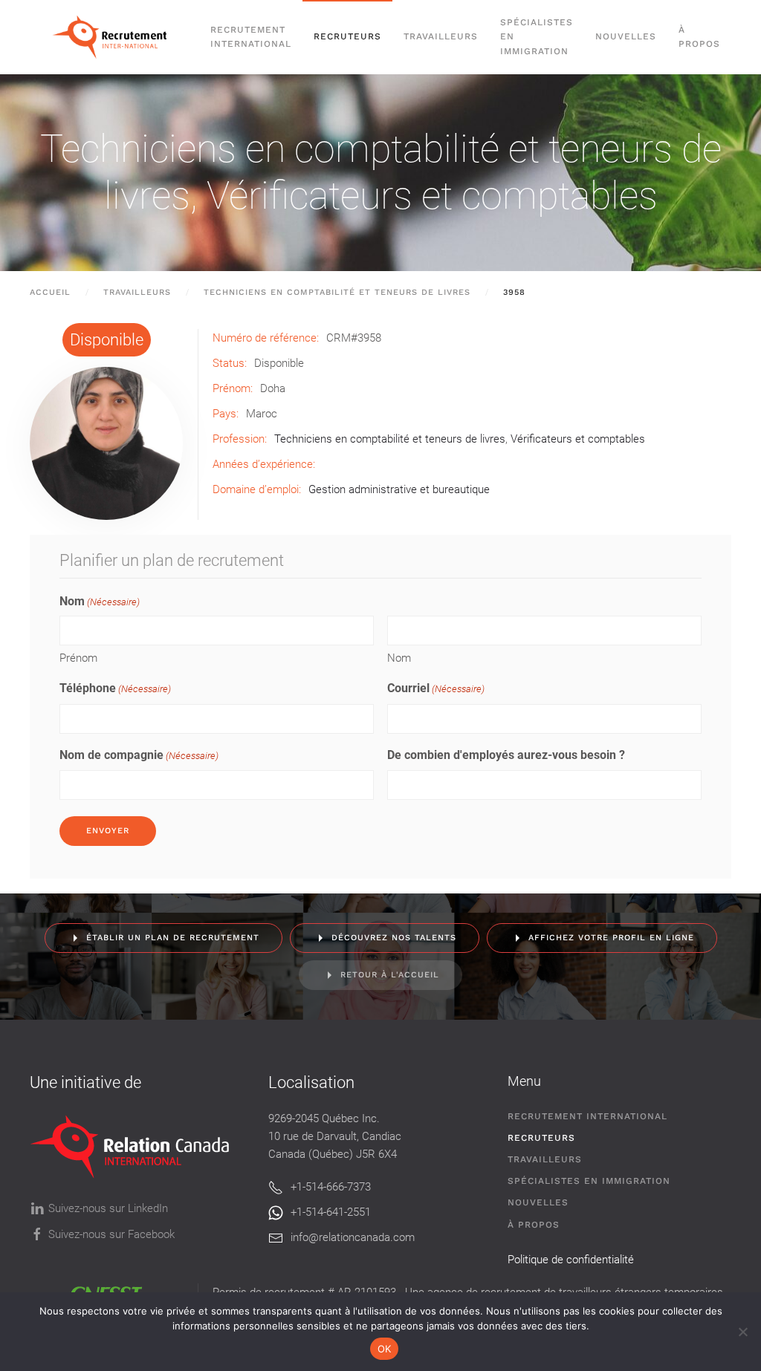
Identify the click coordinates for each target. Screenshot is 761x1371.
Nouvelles (625, 36)
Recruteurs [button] (347, 36)
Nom (399, 658)
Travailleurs (441, 36)
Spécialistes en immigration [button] (536, 36)
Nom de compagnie (138, 755)
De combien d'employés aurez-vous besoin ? (506, 755)
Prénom (78, 658)
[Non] (742, 1331)
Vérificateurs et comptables (432, 195)
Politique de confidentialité (571, 1259)
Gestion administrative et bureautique (399, 489)
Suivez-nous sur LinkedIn (108, 1208)
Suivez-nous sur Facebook (111, 1234)
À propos (699, 37)
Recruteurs (541, 1138)
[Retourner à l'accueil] (114, 37)
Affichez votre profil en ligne (611, 937)
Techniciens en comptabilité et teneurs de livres (389, 439)
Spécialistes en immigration (589, 1181)
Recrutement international (250, 37)
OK (385, 1349)
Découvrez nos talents (393, 937)
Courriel (436, 688)
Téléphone (115, 688)
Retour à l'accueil (389, 975)
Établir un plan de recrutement (172, 937)
